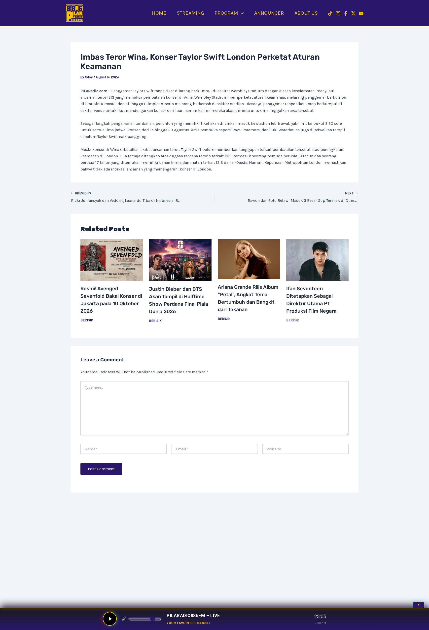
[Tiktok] (330, 13)
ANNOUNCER (269, 13)
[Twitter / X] (353, 13)
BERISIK (86, 320)
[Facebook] (345, 13)
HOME (159, 13)
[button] (241, 13)
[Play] (110, 619)
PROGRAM (226, 13)
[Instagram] (338, 13)
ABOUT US (306, 13)
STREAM (320, 623)
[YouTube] (361, 13)
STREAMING (190, 13)
